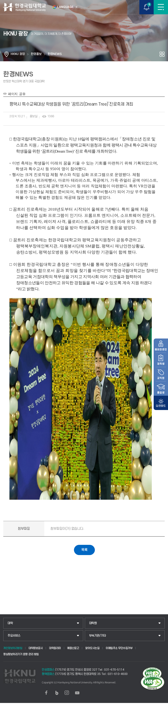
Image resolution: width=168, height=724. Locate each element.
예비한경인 (161, 349)
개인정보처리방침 (12, 648)
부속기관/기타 (97, 635)
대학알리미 (55, 648)
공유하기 (162, 54)
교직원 (161, 378)
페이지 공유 (16, 93)
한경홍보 (36, 54)
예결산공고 (73, 648)
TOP (161, 720)
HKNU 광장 (18, 54)
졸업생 (161, 392)
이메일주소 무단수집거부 (119, 648)
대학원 (93, 623)
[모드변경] (161, 403)
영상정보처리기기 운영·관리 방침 (21, 654)
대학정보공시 (35, 648)
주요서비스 (14, 635)
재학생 (161, 363)
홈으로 (6, 54)
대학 (10, 623)
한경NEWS (55, 54)
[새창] (46, 693)
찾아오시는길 (92, 648)
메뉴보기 (161, 7)
